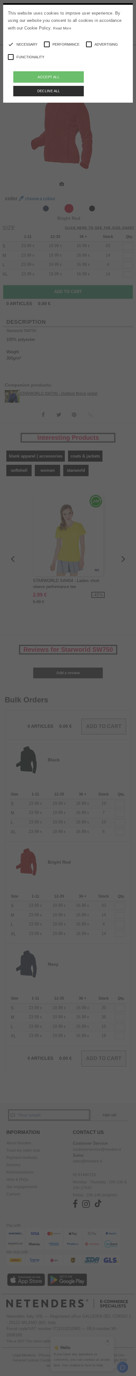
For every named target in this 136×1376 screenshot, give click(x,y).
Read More (62, 28)
